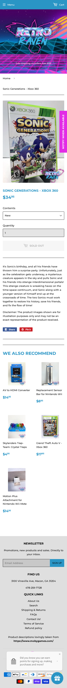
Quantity (8, 225)
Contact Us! (34, 619)
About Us (33, 600)
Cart (61, 4)
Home (6, 78)
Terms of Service (33, 623)
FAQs (33, 614)
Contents (9, 208)
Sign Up (57, 562)
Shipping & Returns (33, 609)
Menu (11, 4)
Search (33, 605)
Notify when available (63, 132)
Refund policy (33, 628)
